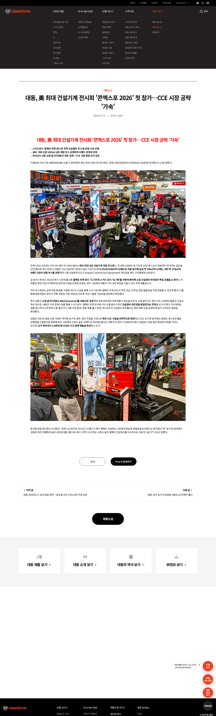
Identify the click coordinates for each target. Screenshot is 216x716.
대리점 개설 (167, 2)
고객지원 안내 (131, 21)
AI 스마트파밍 (84, 32)
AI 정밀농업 (83, 27)
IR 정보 (56, 58)
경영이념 (56, 42)
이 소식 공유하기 (123, 461)
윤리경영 (56, 52)
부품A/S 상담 (208, 679)
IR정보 (132, 2)
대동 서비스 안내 (132, 27)
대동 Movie (157, 21)
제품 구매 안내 (131, 37)
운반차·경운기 (108, 52)
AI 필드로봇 (83, 37)
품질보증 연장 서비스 (134, 47)
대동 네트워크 (131, 32)
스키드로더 (106, 58)
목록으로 (108, 519)
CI (54, 37)
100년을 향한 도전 (61, 21)
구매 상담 (208, 666)
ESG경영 (57, 47)
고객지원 (129, 11)
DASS (139, 713)
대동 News (156, 27)
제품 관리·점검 (131, 42)
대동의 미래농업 (85, 21)
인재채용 (143, 2)
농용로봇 (105, 32)
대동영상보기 (208, 693)
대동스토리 (157, 11)
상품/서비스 (108, 11)
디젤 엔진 (106, 63)
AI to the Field (85, 11)
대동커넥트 (106, 27)
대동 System (143, 707)
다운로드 (154, 2)
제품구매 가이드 (117, 707)
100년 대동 (58, 11)
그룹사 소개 (58, 63)
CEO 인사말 (58, 27)
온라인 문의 (130, 58)
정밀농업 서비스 (109, 21)
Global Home (181, 2)
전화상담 (208, 705)
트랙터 (105, 37)
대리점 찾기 (115, 714)
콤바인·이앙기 (108, 42)
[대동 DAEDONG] (17, 11)
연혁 (55, 32)
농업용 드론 (107, 47)
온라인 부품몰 (131, 52)
